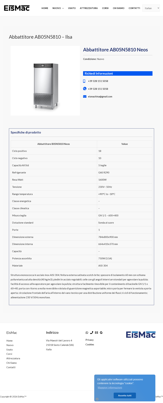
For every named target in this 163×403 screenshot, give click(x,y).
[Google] (101, 332)
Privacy (89, 339)
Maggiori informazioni (110, 387)
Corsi (105, 8)
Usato (72, 8)
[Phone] (91, 332)
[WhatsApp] (86, 332)
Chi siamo (118, 8)
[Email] (96, 332)
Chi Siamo (11, 362)
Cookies (89, 344)
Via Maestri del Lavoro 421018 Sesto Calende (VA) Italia (60, 345)
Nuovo (57, 8)
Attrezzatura (89, 8)
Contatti (134, 8)
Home (45, 8)
